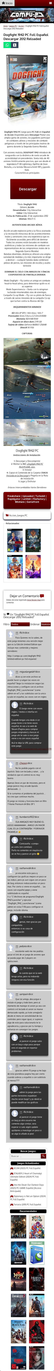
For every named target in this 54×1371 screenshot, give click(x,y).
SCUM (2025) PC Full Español (27, 1168)
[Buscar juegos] (43, 1156)
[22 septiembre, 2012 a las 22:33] (21, 1087)
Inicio (9, 3)
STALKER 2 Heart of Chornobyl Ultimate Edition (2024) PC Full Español (26, 1176)
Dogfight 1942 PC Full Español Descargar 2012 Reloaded (25, 37)
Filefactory (39, 498)
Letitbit (26, 498)
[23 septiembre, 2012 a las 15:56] (17, 868)
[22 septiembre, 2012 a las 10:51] (17, 1066)
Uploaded (27, 495)
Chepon (23, 763)
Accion (21, 26)
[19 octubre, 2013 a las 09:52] (17, 763)
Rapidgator (14, 498)
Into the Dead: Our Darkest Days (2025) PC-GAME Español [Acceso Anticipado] (27, 1188)
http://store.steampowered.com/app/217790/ (33, 749)
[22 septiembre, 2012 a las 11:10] (17, 994)
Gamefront (33, 501)
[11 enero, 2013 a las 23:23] (17, 817)
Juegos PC (13, 26)
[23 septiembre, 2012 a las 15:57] (21, 917)
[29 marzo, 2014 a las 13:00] (17, 672)
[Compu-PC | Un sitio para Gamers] (27, 15)
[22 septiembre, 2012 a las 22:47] (21, 1112)
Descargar (28, 189)
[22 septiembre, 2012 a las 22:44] (21, 968)
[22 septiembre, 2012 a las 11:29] (17, 946)
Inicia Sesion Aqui (34, 600)
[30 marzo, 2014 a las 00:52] (21, 704)
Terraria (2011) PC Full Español (27, 1204)
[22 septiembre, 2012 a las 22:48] (21, 1036)
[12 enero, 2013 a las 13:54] (21, 839)
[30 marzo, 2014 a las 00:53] (17, 633)
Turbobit (40, 495)
